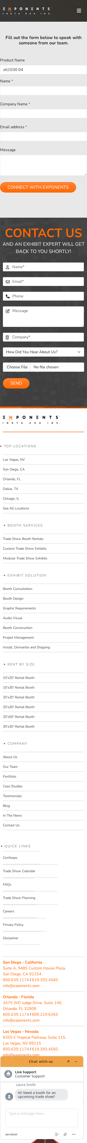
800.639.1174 (16, 980)
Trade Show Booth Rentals (23, 539)
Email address (13, 127)
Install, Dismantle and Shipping (26, 647)
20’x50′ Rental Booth (19, 716)
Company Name (15, 104)
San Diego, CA (14, 469)
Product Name (12, 60)
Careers (8, 911)
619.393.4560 (45, 980)
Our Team (10, 766)
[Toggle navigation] (79, 10)
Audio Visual (12, 618)
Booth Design (13, 598)
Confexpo (10, 857)
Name (6, 81)
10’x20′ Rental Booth (19, 677)
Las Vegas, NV (14, 459)
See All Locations (16, 508)
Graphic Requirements (19, 608)
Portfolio (9, 776)
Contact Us (11, 825)
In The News (12, 815)
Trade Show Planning (19, 898)
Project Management (18, 637)
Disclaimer (10, 938)
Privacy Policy (13, 924)
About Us (10, 757)
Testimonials (12, 796)
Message (8, 150)
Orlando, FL (12, 479)
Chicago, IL (11, 498)
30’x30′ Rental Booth (19, 726)
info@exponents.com (21, 985)
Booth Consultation (17, 588)
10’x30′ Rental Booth (19, 687)
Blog (6, 805)
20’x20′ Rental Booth (19, 697)
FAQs (7, 884)
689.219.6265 (45, 1014)
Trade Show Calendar (19, 871)
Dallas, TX (10, 489)
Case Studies (12, 786)
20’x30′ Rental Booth (19, 707)
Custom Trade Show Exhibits (25, 548)
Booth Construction (17, 627)
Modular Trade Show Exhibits (25, 558)
